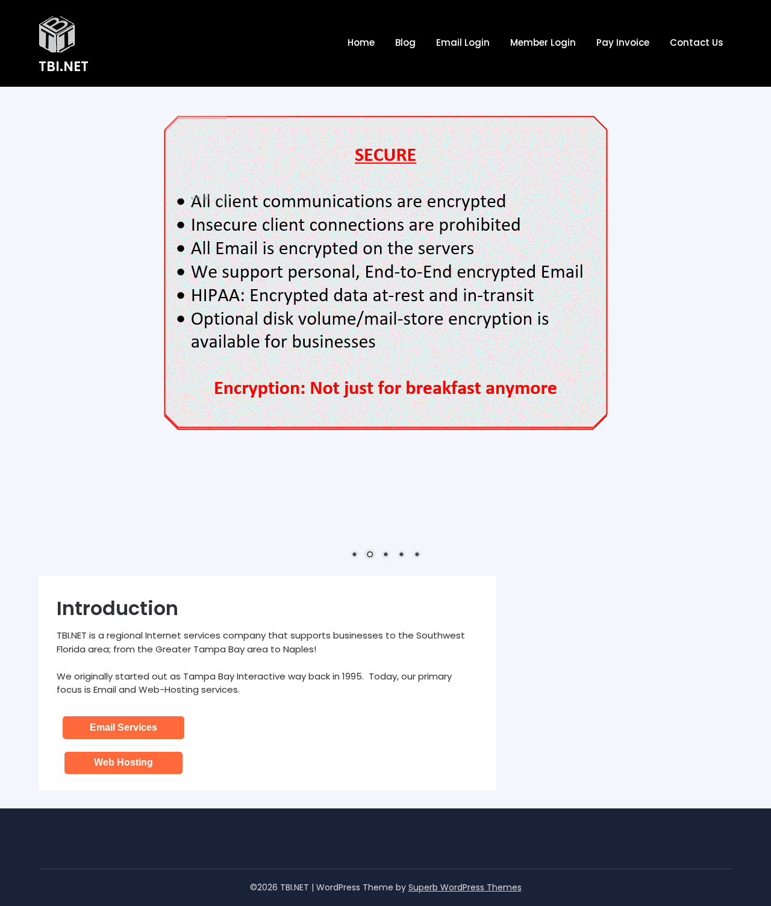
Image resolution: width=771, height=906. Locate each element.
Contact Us (696, 42)
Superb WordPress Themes (465, 887)
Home (361, 42)
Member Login (543, 42)
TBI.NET (64, 66)
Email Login (463, 42)
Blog (405, 42)
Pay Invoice (622, 42)
